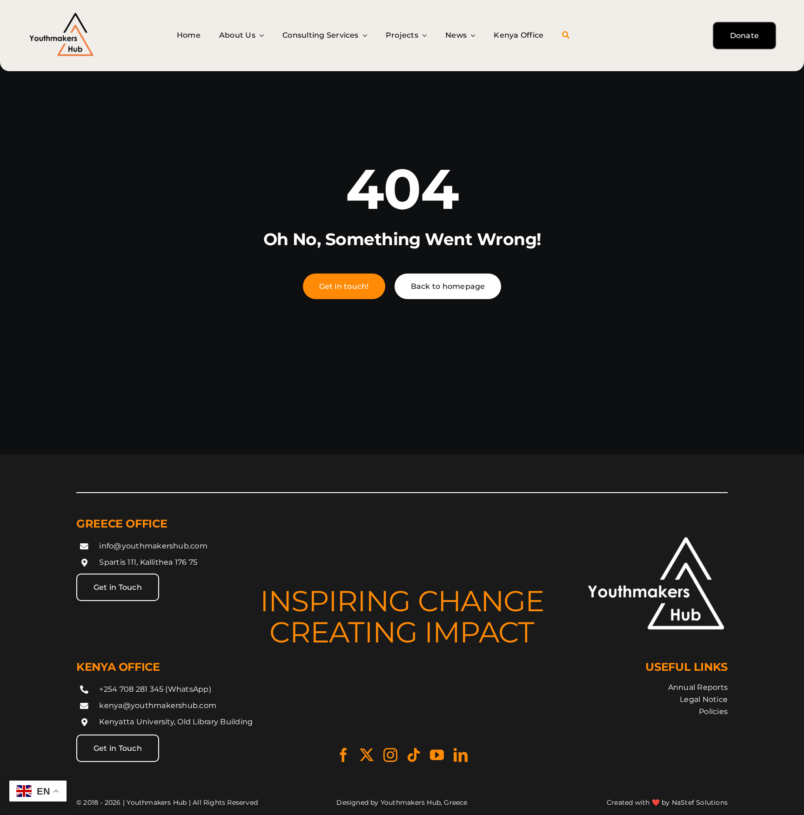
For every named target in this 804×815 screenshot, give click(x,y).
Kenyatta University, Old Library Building (176, 721)
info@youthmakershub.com (153, 545)
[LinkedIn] (461, 755)
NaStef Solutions (700, 802)
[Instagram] (390, 755)
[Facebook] (343, 755)
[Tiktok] (414, 755)
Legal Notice (704, 699)
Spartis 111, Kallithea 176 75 (148, 562)
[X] (367, 755)
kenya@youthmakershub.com (157, 705)
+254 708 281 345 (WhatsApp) (155, 688)
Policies (713, 711)
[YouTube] (437, 755)
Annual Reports (698, 687)
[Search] (566, 35)
